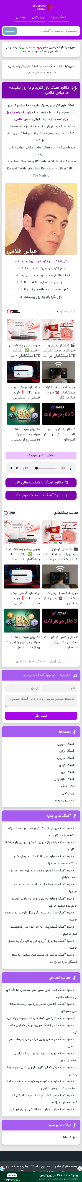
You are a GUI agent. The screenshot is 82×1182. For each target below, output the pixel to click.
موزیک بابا (70, 1137)
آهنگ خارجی (65, 758)
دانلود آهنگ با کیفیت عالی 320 (39, 482)
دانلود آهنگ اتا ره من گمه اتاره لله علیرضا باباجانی (40, 1018)
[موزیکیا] (42, 7)
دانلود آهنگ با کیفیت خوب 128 (38, 495)
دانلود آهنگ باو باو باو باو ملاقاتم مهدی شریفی (42, 1109)
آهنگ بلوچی (65, 744)
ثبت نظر (41, 715)
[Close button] (79, 1168)
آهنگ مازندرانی (64, 779)
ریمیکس (38, 17)
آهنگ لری (67, 772)
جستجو (10, 31)
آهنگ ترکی (66, 751)
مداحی (20, 17)
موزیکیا (69, 66)
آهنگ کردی (66, 765)
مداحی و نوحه (64, 800)
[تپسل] (2, 1168)
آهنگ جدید (58, 17)
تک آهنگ (55, 66)
